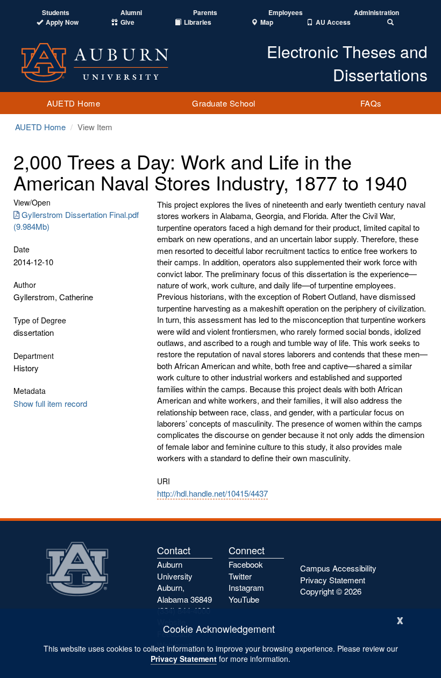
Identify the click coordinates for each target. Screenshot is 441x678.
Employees (285, 12)
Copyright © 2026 (330, 591)
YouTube (244, 599)
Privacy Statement (184, 658)
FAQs (371, 103)
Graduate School (223, 103)
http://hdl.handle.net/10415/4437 (212, 493)
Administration (376, 12)
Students (55, 12)
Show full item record (50, 403)
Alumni (131, 12)
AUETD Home (73, 103)
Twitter (240, 576)
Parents (205, 12)
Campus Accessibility (338, 568)
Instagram (246, 587)
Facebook (246, 564)
